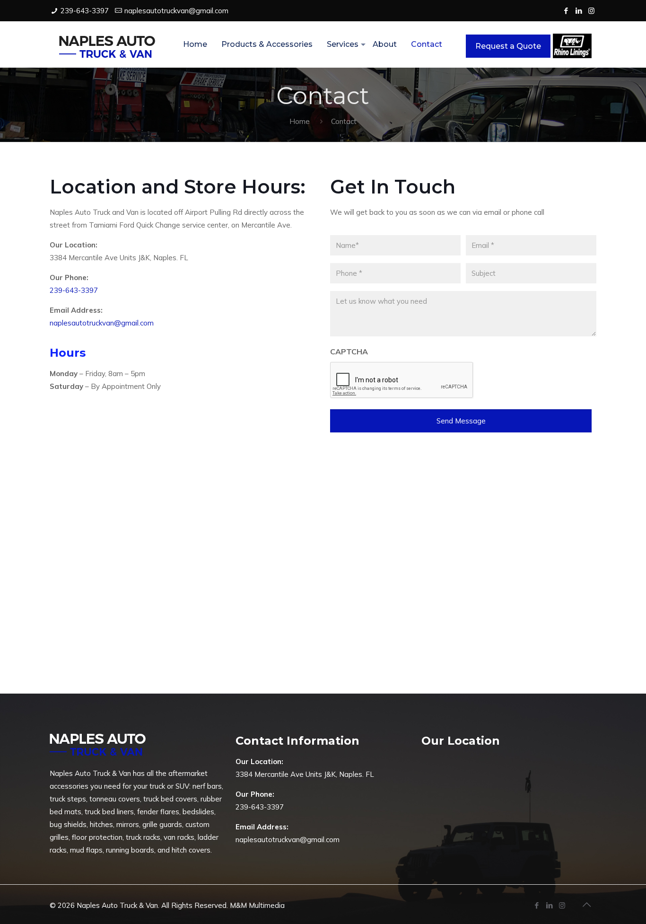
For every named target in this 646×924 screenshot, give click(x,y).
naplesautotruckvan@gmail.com (176, 10)
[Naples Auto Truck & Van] (107, 44)
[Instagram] (591, 10)
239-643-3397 (85, 10)
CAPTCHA (349, 351)
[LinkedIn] (579, 10)
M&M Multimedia (257, 905)
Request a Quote (508, 46)
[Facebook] (566, 10)
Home (299, 121)
